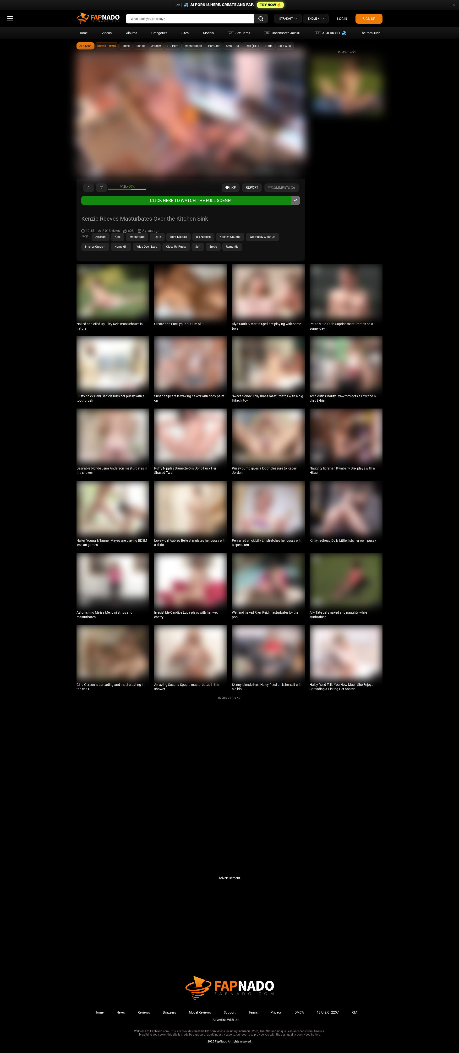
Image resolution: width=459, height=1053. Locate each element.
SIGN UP (369, 19)
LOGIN (342, 19)
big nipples (203, 237)
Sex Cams (239, 33)
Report (252, 187)
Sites (185, 33)
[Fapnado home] (230, 999)
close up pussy (176, 246)
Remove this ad (229, 698)
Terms (253, 1012)
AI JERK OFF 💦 (331, 33)
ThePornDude (370, 33)
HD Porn (172, 46)
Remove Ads (346, 52)
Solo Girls (285, 46)
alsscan (100, 237)
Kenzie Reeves (106, 46)
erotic (213, 246)
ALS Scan (85, 46)
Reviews (144, 1012)
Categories (159, 33)
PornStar (214, 46)
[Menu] (10, 18)
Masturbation (193, 46)
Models (208, 33)
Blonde (140, 46)
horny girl (121, 246)
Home (83, 33)
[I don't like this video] (101, 187)
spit (197, 246)
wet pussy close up (262, 237)
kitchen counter (230, 237)
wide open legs (147, 246)
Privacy (276, 1012)
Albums (131, 33)
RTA (354, 1012)
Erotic (268, 46)
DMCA (299, 1012)
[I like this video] (88, 187)
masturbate (137, 237)
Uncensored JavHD (283, 33)
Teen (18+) (252, 46)
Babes (126, 46)
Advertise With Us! (226, 1020)
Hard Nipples (178, 237)
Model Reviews (200, 1012)
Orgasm (156, 46)
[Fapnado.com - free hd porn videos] (98, 18)
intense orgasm (95, 246)
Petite (157, 237)
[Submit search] (261, 18)
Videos (107, 33)
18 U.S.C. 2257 (328, 1012)
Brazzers (169, 1012)
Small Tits (232, 46)
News (120, 1012)
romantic (232, 246)
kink (117, 237)
